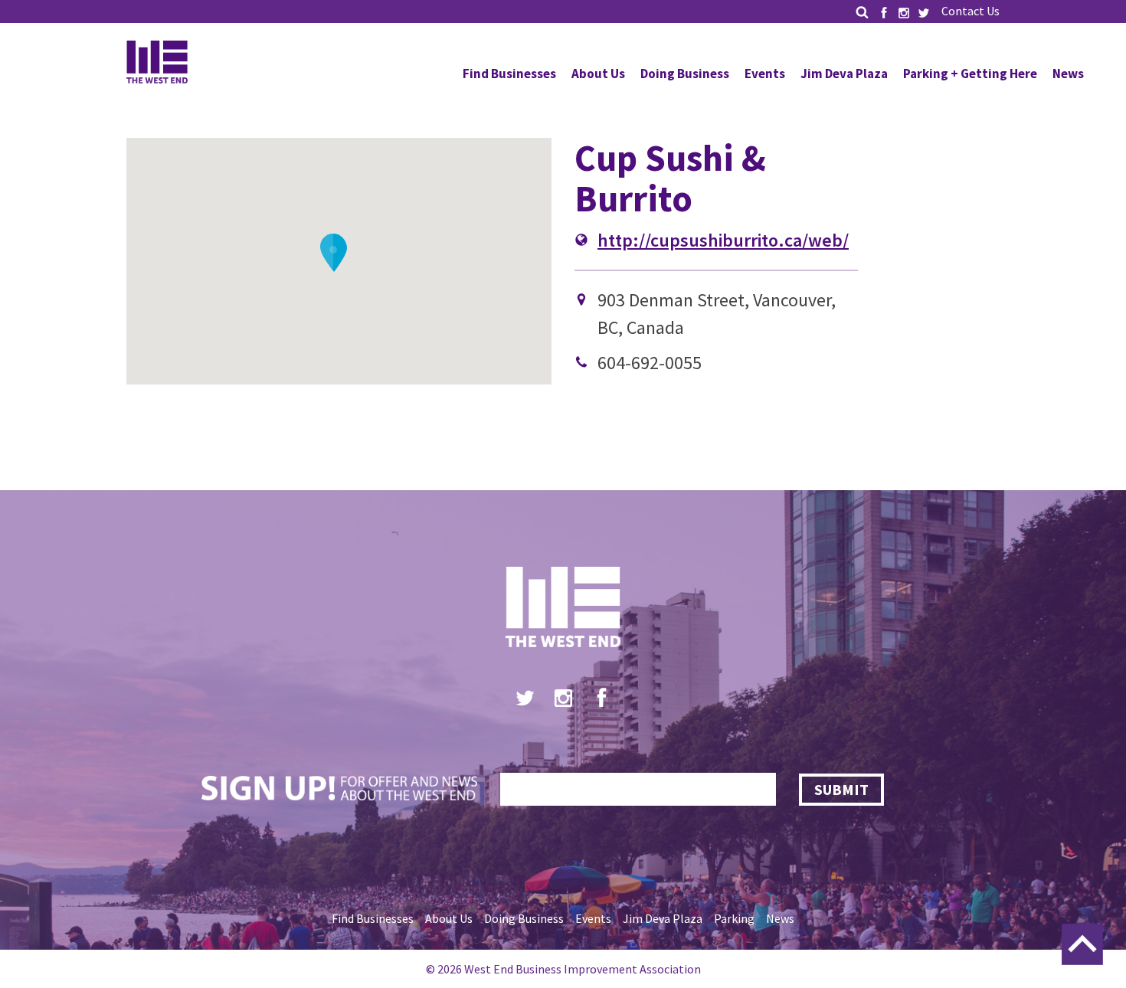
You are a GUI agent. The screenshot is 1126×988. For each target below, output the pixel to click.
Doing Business (684, 73)
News (1068, 73)
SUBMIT (841, 789)
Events (765, 73)
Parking (734, 918)
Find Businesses (509, 73)
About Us (598, 73)
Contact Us (970, 10)
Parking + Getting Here (970, 73)
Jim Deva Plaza (844, 73)
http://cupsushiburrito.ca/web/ (723, 240)
